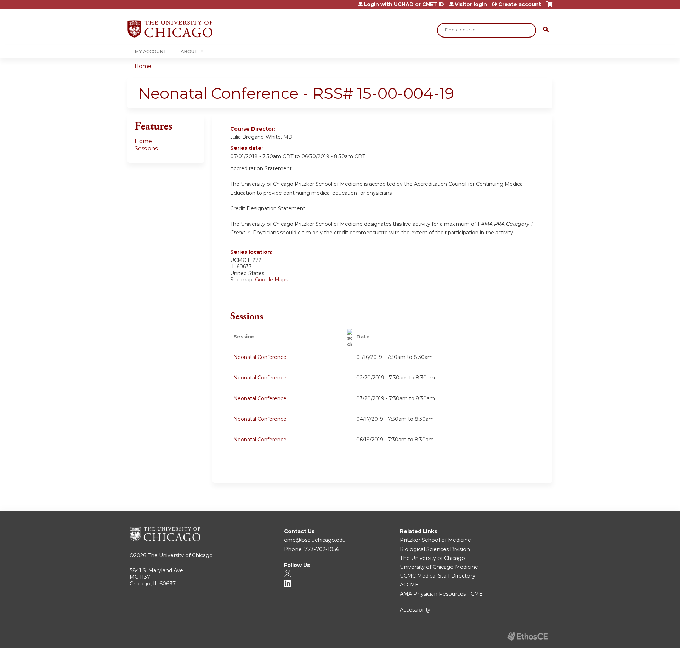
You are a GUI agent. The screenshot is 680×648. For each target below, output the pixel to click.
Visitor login (471, 4)
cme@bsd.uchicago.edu (315, 540)
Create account (519, 4)
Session (244, 336)
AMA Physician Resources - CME (441, 594)
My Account (150, 51)
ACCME (409, 584)
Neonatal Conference (260, 357)
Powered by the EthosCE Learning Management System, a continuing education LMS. (527, 636)
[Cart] (549, 7)
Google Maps (271, 279)
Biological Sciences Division (435, 549)
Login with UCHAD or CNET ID (404, 4)
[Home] (170, 29)
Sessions (146, 148)
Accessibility (415, 610)
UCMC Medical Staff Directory (437, 576)
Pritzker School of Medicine (435, 540)
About (189, 51)
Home (143, 66)
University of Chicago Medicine (439, 567)
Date (363, 336)
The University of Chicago (180, 555)
